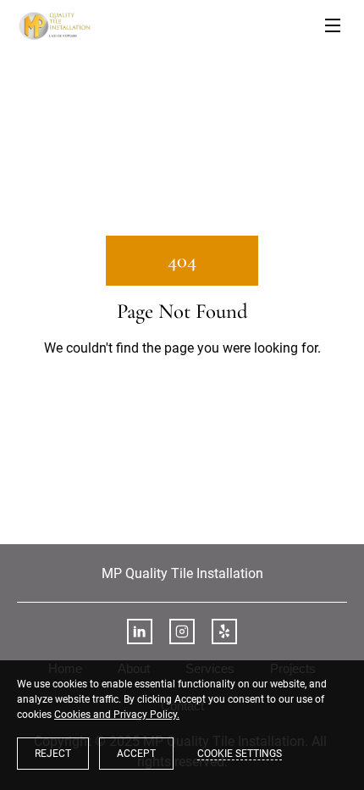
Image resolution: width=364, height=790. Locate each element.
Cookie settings (239, 753)
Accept (136, 753)
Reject (53, 753)
